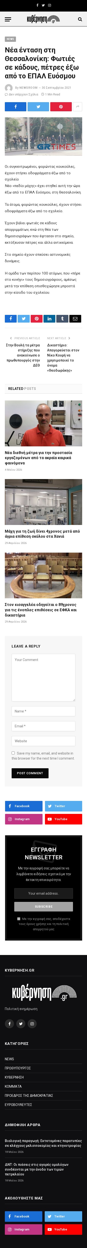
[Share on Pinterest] (61, 106)
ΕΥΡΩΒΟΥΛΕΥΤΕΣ (18, 1105)
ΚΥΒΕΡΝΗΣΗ (14, 1077)
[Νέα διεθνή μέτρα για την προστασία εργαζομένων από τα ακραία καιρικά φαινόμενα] (43, 423)
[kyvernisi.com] (43, 19)
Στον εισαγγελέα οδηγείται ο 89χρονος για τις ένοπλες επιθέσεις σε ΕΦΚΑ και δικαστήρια (41, 610)
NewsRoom (28, 87)
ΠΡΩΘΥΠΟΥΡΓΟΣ (18, 1068)
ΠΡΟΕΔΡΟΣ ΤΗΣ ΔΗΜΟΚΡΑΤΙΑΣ (29, 1096)
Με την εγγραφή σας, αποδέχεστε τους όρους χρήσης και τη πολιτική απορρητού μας (44, 924)
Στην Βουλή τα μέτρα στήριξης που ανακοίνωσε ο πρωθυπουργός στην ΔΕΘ (23, 355)
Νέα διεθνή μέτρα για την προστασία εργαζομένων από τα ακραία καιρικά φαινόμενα (38, 458)
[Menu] (8, 19)
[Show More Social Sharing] (77, 106)
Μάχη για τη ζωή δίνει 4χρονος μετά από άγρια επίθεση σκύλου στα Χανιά (42, 534)
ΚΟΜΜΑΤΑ (13, 1086)
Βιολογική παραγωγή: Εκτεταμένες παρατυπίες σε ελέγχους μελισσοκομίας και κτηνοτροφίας (43, 1143)
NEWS (10, 39)
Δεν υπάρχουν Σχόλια (23, 94)
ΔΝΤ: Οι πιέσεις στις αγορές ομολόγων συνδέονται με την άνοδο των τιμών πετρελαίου (36, 1169)
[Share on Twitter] (15, 106)
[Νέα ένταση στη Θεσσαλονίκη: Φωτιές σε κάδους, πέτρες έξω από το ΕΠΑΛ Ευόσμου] (43, 136)
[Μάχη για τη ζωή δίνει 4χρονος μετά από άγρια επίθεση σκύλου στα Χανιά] (43, 502)
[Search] (79, 19)
